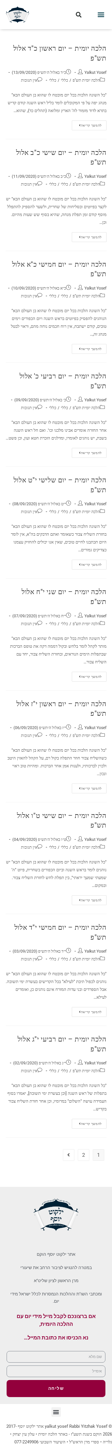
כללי (64, 80)
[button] (101, 14)
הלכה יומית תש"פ (86, 80)
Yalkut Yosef (95, 72)
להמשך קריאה (87, 123)
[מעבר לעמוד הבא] (68, 1155)
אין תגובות (29, 80)
